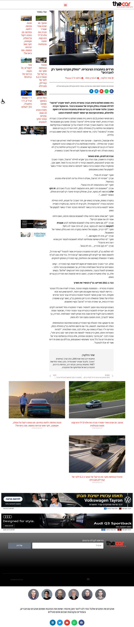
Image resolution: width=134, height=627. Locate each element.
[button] (65, 5)
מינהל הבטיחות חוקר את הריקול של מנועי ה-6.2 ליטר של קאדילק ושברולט (41, 75)
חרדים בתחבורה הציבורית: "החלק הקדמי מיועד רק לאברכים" (82, 70)
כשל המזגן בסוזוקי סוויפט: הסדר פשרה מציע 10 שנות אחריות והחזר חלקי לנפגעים (41, 109)
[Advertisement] (34, 177)
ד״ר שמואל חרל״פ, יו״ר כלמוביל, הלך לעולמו (26, 102)
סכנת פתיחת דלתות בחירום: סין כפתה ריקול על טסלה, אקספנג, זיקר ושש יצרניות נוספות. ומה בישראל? (26, 38)
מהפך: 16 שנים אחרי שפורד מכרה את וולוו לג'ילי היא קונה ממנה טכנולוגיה (42, 34)
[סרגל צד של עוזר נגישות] (3, 101)
